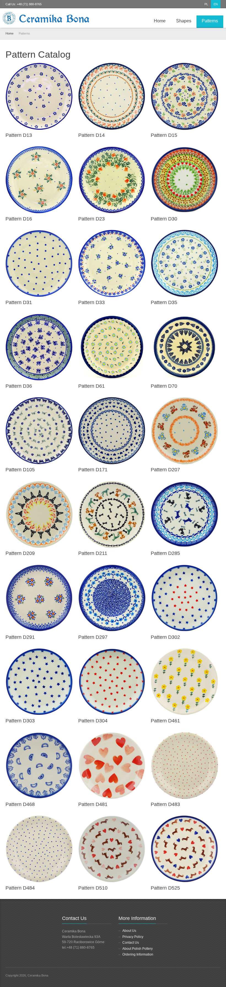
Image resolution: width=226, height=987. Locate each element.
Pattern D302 (165, 637)
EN (216, 4)
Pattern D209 (20, 553)
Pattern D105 (20, 469)
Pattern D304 (92, 720)
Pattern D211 (92, 553)
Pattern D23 (91, 219)
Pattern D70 (164, 386)
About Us (129, 931)
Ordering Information (137, 954)
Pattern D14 (91, 135)
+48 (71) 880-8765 (29, 4)
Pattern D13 (19, 135)
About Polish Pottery (137, 949)
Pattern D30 (164, 219)
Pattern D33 (91, 302)
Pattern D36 (19, 386)
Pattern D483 (165, 804)
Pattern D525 (165, 888)
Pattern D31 (19, 302)
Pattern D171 (92, 469)
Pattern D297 (92, 637)
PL (206, 4)
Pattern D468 (20, 804)
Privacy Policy (132, 937)
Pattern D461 (165, 720)
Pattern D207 (165, 469)
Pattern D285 (165, 553)
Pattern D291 (20, 637)
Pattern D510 (92, 888)
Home (160, 20)
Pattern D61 (91, 386)
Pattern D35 (164, 302)
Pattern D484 (20, 888)
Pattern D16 (19, 219)
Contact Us (130, 943)
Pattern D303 (20, 720)
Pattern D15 (164, 135)
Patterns (210, 20)
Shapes (183, 20)
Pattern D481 (92, 804)
